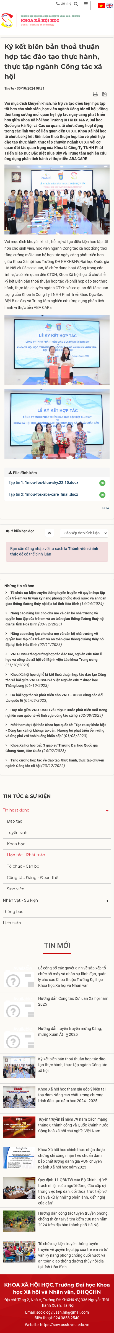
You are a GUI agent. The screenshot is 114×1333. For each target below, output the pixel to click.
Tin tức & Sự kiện (27, 796)
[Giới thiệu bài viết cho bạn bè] (88, 94)
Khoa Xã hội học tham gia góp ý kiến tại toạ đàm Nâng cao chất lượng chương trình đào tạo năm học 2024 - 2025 (71, 1095)
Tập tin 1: (43, 482)
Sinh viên (15, 888)
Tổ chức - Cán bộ (23, 866)
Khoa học (16, 843)
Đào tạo (14, 821)
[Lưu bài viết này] (105, 94)
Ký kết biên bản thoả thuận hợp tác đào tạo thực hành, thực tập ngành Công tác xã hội (72, 1065)
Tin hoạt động (16, 810)
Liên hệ (65, 4)
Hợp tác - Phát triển (26, 854)
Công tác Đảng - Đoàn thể (32, 877)
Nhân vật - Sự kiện (20, 900)
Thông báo (13, 911)
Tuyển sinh (17, 832)
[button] (102, 483)
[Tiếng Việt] (101, 5)
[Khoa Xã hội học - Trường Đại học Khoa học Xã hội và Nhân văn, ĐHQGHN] (7, 20)
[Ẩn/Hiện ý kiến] (49, 533)
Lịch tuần (12, 922)
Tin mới (57, 945)
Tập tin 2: (43, 494)
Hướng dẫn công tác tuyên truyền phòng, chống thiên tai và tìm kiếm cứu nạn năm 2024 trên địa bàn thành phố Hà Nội (73, 1219)
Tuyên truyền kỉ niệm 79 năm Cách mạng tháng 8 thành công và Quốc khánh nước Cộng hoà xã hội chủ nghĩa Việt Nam (73, 1125)
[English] (109, 6)
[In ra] (96, 94)
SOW (106, 508)
